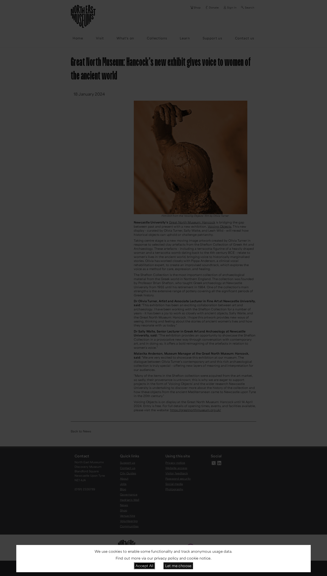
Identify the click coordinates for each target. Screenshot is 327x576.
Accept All (144, 565)
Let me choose (178, 565)
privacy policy (166, 558)
